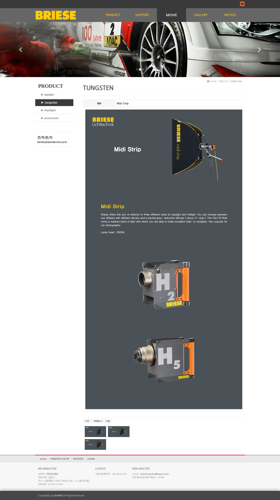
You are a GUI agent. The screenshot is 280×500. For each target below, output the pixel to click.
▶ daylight (47, 94)
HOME (259, 31)
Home (43, 459)
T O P (259, 35)
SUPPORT (142, 15)
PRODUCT (113, 15)
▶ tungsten (49, 102)
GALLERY (201, 15)
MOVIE (171, 15)
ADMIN (91, 459)
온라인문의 (78, 459)
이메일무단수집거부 (59, 459)
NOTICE (230, 15)
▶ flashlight (48, 110)
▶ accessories (50, 118)
